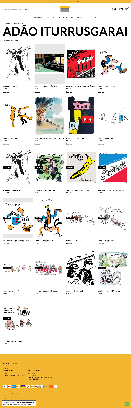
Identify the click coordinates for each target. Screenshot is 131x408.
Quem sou (63, 17)
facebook (15, 363)
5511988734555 (8, 370)
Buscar (27, 9)
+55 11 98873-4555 (34, 370)
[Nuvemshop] (18, 394)
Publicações (38, 17)
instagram (6, 363)
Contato (80, 17)
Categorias (51, 17)
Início (4, 23)
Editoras (9, 23)
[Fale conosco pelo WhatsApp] (127, 404)
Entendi (29, 404)
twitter (22, 363)
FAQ (71, 17)
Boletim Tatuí (92, 17)
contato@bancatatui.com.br (14, 376)
